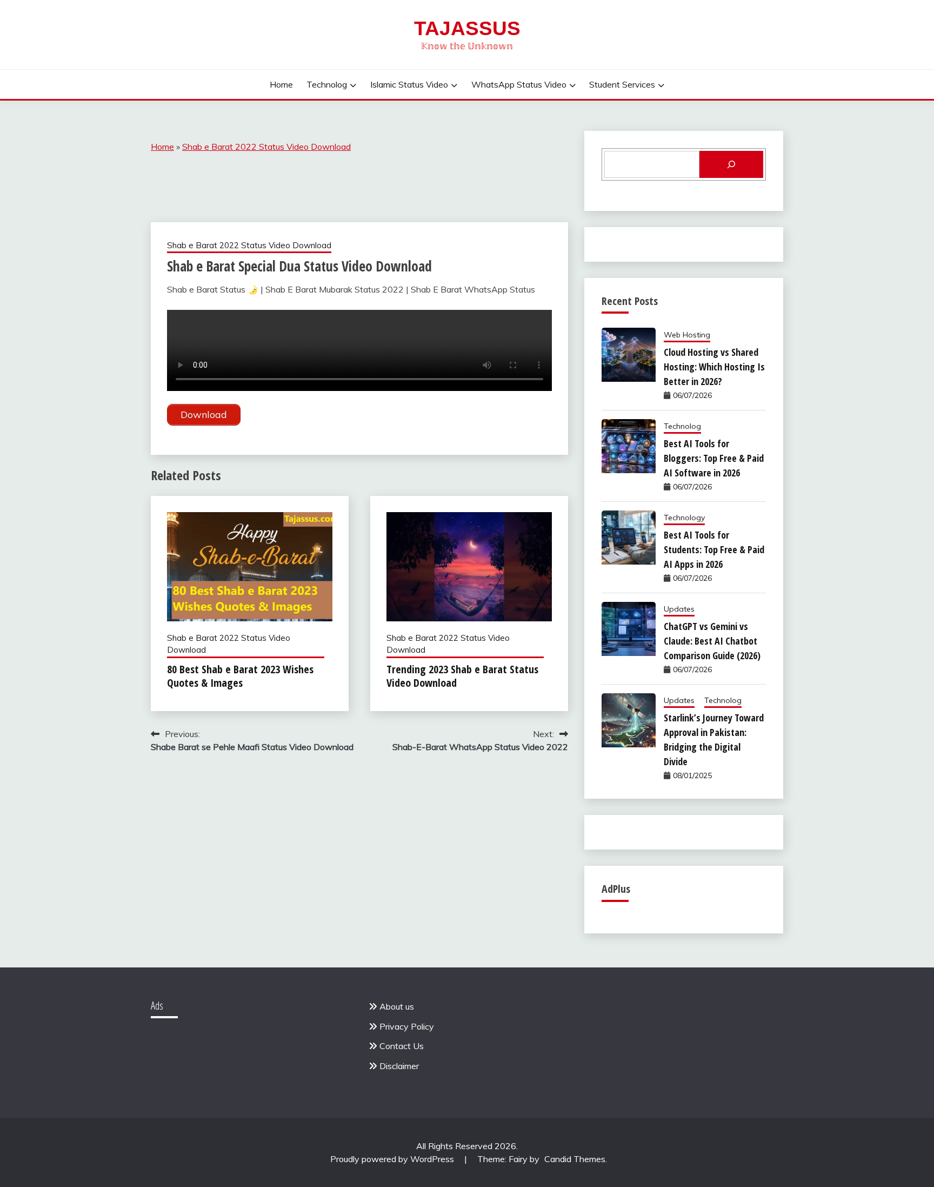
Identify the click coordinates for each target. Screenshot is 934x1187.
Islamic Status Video (409, 84)
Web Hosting (687, 335)
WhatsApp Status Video (518, 84)
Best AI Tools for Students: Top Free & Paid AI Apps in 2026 (714, 549)
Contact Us (401, 1045)
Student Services (622, 84)
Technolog (326, 84)
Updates (679, 609)
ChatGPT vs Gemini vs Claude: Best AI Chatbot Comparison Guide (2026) (712, 641)
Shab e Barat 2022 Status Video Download (266, 146)
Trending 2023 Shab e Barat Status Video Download (462, 676)
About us (396, 1006)
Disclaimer (399, 1065)
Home (281, 84)
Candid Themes (574, 1158)
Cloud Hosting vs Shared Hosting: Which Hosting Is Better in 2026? (714, 367)
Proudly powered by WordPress (393, 1158)
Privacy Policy (406, 1026)
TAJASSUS (467, 28)
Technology (684, 517)
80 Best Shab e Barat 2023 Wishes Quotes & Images (240, 676)
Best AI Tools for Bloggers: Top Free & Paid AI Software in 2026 (714, 458)
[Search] (731, 164)
